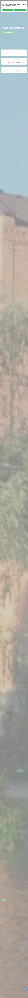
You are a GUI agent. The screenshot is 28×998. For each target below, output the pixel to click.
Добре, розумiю (20, 10)
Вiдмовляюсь (7, 10)
